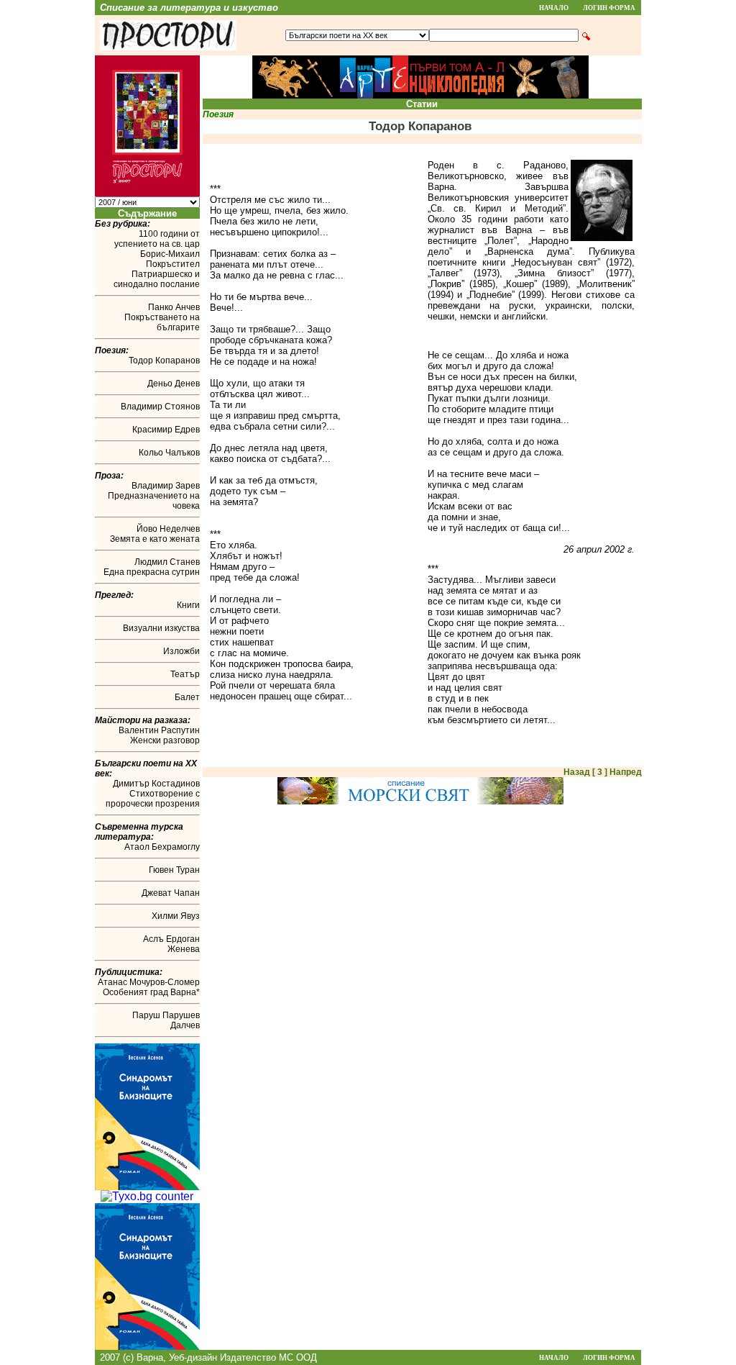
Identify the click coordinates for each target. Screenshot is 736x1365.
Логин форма (609, 8)
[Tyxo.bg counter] (147, 1196)
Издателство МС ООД (268, 1357)
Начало (554, 8)
